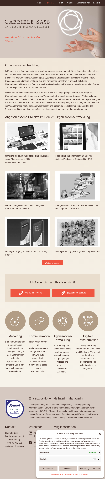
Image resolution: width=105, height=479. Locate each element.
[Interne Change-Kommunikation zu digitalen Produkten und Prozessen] (27, 186)
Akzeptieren (48, 468)
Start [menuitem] (39, 3)
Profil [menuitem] (61, 3)
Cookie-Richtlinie (57, 474)
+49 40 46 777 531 (13, 443)
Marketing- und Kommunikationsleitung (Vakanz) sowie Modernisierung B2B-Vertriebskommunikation (27, 159)
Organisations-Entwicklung (62, 338)
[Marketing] (15, 321)
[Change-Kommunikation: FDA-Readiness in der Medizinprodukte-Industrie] (77, 186)
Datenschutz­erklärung (72, 474)
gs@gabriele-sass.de (14, 446)
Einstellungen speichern (90, 468)
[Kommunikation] (39, 321)
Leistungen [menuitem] (49, 3)
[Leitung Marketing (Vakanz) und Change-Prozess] (77, 232)
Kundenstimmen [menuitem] (83, 3)
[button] (100, 433)
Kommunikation (39, 336)
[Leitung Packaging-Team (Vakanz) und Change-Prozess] (27, 232)
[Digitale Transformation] (88, 321)
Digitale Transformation (88, 338)
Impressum (85, 474)
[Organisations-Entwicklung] (62, 321)
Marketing (15, 336)
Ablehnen (68, 468)
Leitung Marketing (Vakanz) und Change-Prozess (77, 252)
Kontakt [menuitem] (96, 3)
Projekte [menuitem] (69, 3)
